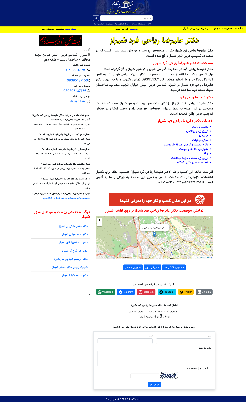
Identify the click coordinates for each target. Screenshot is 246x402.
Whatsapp (107, 291)
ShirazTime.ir (133, 399)
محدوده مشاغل (138, 23)
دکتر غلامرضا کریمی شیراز (73, 226)
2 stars (141, 311)
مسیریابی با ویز (152, 267)
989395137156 (74, 91)
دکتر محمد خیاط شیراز (75, 275)
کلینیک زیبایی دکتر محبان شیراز (70, 267)
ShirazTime (205, 257)
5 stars (173, 311)
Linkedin (206, 291)
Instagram (148, 291)
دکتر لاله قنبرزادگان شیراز (73, 242)
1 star (132, 311)
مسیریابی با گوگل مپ (174, 267)
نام (209, 335)
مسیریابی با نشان (133, 267)
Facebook (168, 291)
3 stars (152, 311)
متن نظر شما (205, 347)
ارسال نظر (154, 384)
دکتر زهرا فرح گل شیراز (75, 250)
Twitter (188, 291)
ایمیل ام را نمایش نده (197, 368)
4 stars (163, 311)
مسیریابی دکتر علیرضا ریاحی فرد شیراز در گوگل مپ (66, 198)
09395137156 (77, 80)
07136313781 (76, 70)
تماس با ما (99, 23)
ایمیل (150, 335)
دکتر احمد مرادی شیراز (75, 234)
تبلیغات (109, 23)
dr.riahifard (78, 101)
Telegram (127, 291)
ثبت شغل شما (121, 23)
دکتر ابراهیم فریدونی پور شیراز (71, 259)
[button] (154, 234)
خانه (149, 23)
